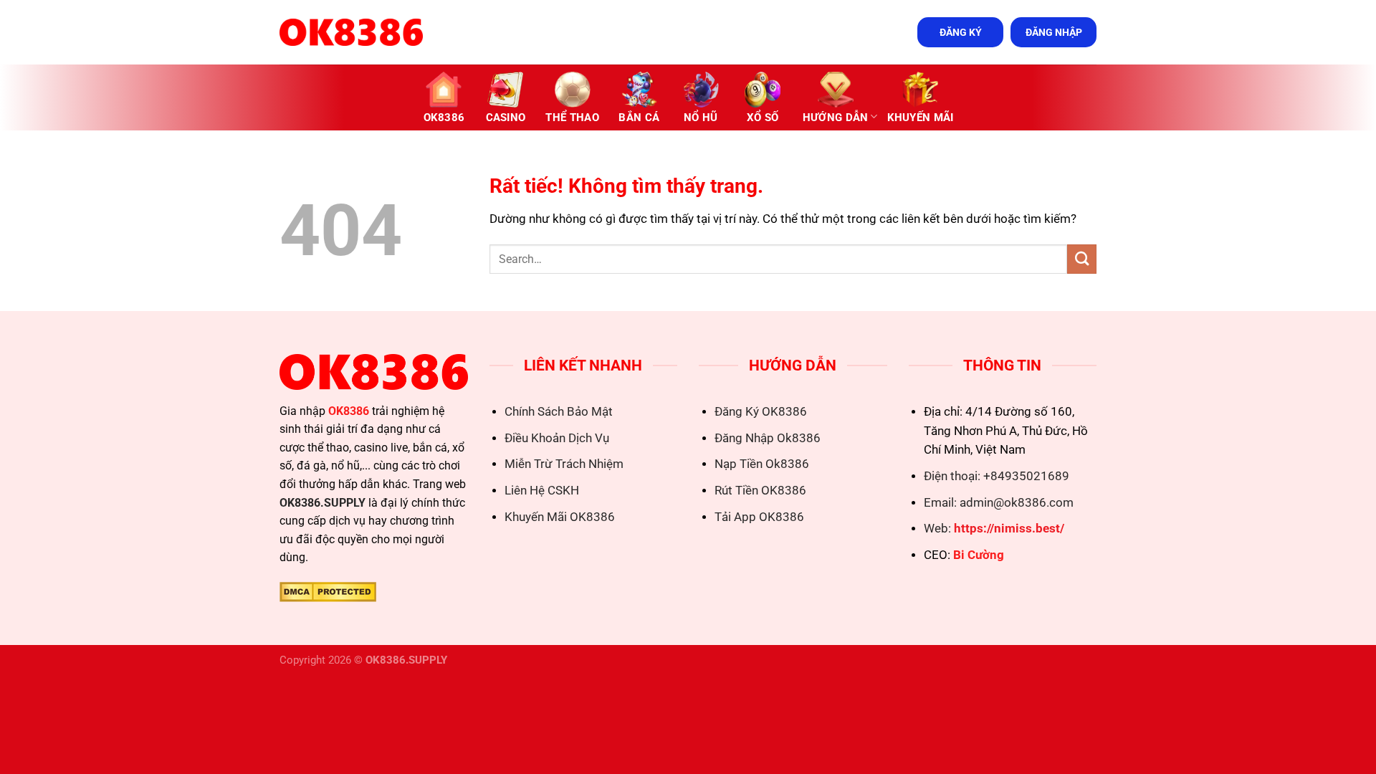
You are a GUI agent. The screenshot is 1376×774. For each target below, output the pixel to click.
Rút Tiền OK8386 (760, 490)
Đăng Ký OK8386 (761, 412)
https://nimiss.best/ (1009, 528)
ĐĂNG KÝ (961, 32)
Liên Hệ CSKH (542, 490)
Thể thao (571, 117)
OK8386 (444, 117)
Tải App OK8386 (759, 517)
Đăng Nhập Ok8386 (768, 438)
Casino (506, 117)
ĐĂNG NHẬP (1054, 32)
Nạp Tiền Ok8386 (762, 464)
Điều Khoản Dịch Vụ (557, 438)
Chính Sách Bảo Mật (559, 412)
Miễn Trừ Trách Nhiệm (564, 464)
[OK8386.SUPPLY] (351, 32)
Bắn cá (638, 117)
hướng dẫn (836, 117)
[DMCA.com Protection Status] (328, 591)
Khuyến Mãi (920, 117)
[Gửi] (1081, 259)
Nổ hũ (701, 117)
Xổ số (763, 117)
